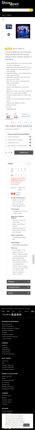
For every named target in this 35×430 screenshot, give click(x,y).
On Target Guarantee (8, 369)
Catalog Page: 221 (11, 109)
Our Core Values (6, 402)
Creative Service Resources (10, 336)
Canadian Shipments (8, 367)
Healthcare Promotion (8, 388)
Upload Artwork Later (13, 142)
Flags (3, 378)
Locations (4, 404)
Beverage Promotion (8, 386)
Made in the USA (7, 376)
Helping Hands (6, 349)
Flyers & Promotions (7, 326)
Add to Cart (24, 152)
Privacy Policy (6, 352)
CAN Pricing (15, 114)
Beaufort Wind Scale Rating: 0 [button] (20, 245)
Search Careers (6, 395)
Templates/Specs (14, 287)
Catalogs (4, 332)
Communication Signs (8, 380)
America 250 (5, 384)
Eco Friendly (5, 382)
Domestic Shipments (8, 365)
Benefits (4, 398)
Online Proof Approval (13, 137)
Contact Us (5, 361)
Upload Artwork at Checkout (15, 140)
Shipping (11, 281)
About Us (4, 345)
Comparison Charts (7, 334)
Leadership (5, 347)
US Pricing (8, 114)
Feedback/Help (33, 259)
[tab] (19, 164)
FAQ (3, 363)
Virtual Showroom (7, 324)
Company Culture (7, 400)
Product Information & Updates (10, 328)
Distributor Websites (7, 330)
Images (10, 293)
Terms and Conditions (8, 354)
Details (10, 163)
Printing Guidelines (7, 411)
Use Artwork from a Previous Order (16, 145)
